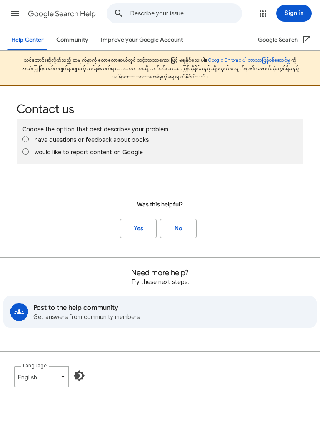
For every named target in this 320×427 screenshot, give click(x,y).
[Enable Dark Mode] (79, 376)
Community (72, 39)
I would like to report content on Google (87, 152)
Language (35, 365)
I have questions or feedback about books (90, 139)
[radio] (25, 139)
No (178, 228)
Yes (138, 228)
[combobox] (186, 13)
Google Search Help (62, 13)
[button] (15, 13)
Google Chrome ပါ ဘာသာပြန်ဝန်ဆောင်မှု (249, 60)
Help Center (27, 39)
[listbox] (41, 376)
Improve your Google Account (142, 39)
